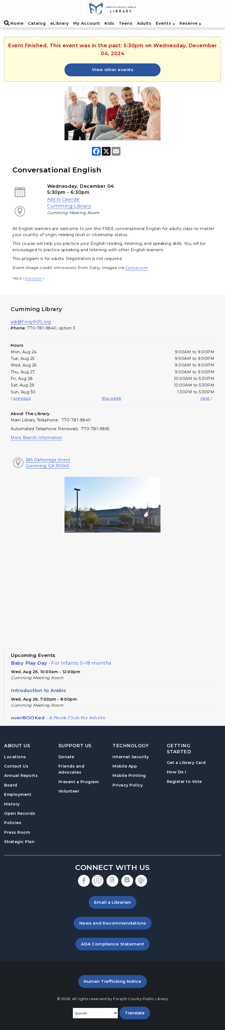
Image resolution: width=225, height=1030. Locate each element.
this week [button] (112, 398)
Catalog (37, 23)
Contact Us (16, 766)
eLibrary (59, 23)
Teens (126, 23)
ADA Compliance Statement (115, 944)
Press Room (17, 832)
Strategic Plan (19, 841)
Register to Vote (184, 781)
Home (17, 23)
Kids (109, 23)
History (12, 804)
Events (164, 23)
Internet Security (131, 756)
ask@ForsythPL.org (31, 321)
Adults (144, 23)
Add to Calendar (63, 199)
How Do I (176, 771)
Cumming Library (69, 206)
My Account (86, 23)
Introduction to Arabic (38, 690)
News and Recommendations (115, 923)
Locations (15, 756)
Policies (12, 822)
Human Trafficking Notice (115, 981)
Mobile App (125, 766)
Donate (66, 756)
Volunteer (69, 791)
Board (10, 785)
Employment (17, 794)
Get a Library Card (186, 762)
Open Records (19, 813)
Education (33, 278)
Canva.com (136, 267)
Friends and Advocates (71, 769)
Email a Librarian (112, 902)
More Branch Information (37, 437)
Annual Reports (21, 775)
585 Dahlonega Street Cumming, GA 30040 (48, 462)
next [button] (206, 398)
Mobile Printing (129, 775)
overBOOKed (58, 718)
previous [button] (21, 398)
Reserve (189, 23)
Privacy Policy (128, 785)
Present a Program (78, 781)
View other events (112, 69)
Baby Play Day (61, 663)
